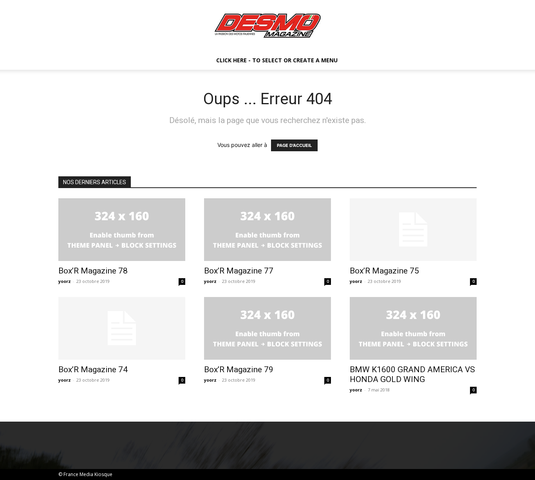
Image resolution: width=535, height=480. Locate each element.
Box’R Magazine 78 (93, 270)
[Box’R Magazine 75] (413, 229)
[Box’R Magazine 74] (121, 328)
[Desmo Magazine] (267, 25)
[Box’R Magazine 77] (267, 229)
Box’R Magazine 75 (384, 270)
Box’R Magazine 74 (93, 369)
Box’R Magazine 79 (238, 369)
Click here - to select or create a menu (277, 60)
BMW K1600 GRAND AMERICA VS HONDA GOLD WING (412, 374)
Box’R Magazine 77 (238, 270)
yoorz (64, 281)
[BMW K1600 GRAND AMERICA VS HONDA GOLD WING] (413, 328)
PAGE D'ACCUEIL (294, 145)
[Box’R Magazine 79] (267, 328)
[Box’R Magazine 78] (121, 229)
